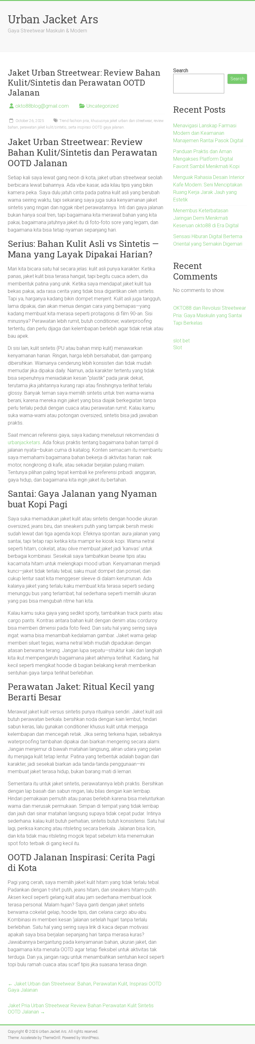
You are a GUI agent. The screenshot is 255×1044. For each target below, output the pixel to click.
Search (180, 70)
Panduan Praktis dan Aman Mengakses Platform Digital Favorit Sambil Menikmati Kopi (206, 158)
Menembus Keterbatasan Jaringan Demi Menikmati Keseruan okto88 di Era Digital (206, 218)
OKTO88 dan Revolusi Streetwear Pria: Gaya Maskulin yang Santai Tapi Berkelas (209, 315)
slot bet (181, 341)
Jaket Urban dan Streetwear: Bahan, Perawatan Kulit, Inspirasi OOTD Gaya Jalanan (84, 987)
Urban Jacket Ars (53, 19)
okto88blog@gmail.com (42, 106)
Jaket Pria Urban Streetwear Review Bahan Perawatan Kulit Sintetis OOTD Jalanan (81, 1009)
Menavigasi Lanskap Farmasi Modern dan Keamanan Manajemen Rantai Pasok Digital (208, 133)
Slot (177, 347)
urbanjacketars (24, 442)
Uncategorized (102, 106)
